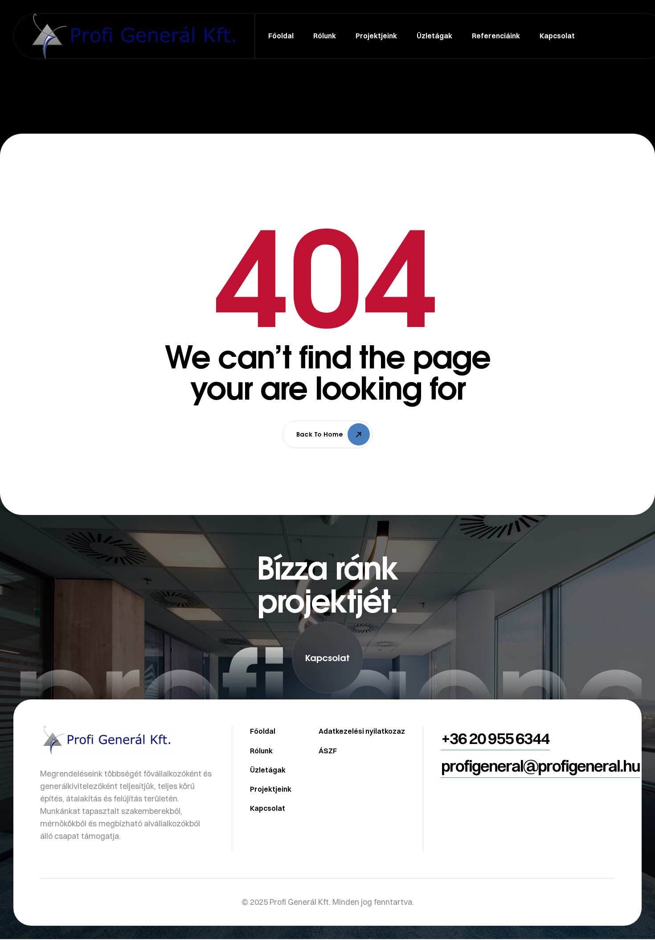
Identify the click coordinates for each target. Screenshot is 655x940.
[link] (327, 716)
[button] (327, 657)
